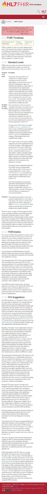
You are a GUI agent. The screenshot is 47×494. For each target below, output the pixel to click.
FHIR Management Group (15, 173)
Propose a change (16, 490)
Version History (16, 488)
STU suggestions (15, 134)
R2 (31, 33)
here (13, 178)
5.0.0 (4, 32)
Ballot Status (29, 42)
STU (30, 28)
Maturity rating (17, 149)
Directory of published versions (10, 33)
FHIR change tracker (7, 461)
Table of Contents (25, 488)
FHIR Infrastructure (7, 42)
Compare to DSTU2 (36, 488)
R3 (29, 33)
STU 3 (27, 44)
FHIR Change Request (8, 322)
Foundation (8, 21)
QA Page (15, 486)
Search (8, 488)
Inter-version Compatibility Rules (22, 127)
